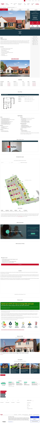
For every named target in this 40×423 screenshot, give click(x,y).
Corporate (29, 0)
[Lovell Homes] (2, 4)
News (26, 0)
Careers (39, 0)
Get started (20, 264)
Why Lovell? (25, 4)
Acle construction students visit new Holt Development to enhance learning (14, 371)
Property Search (28, 4)
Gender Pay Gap (30, 414)
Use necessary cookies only (35, 421)
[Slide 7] (16, 28)
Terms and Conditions (20, 216)
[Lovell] (37, 4)
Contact (36, 0)
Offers (11, 3)
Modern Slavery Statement (36, 414)
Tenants (33, 0)
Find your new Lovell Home (20, 4)
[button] (24, 0)
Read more (1, 354)
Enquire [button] (37, 26)
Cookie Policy (19, 414)
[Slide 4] (14, 28)
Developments (4, 7)
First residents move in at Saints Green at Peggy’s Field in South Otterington (14, 352)
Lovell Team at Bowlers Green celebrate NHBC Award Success (24, 370)
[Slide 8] (17, 28)
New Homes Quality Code (25, 414)
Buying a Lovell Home (7, 4)
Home (1, 7)
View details (33, 233)
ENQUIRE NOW (15, 58)
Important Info (34, 84)
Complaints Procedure (29, 408)
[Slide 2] (13, 28)
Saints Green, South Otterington (11, 7)
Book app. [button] (37, 23)
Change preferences (10, 421)
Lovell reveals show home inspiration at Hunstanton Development (4, 371)
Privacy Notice (15, 414)
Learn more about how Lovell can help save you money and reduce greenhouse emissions (12, 329)
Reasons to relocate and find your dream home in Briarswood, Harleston (34, 371)
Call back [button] (32, 26)
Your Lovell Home (15, 4)
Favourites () (32, 4)
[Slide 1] (12, 28)
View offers (9, 84)
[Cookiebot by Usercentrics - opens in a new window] (4, 421)
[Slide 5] (15, 28)
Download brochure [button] (34, 28)
